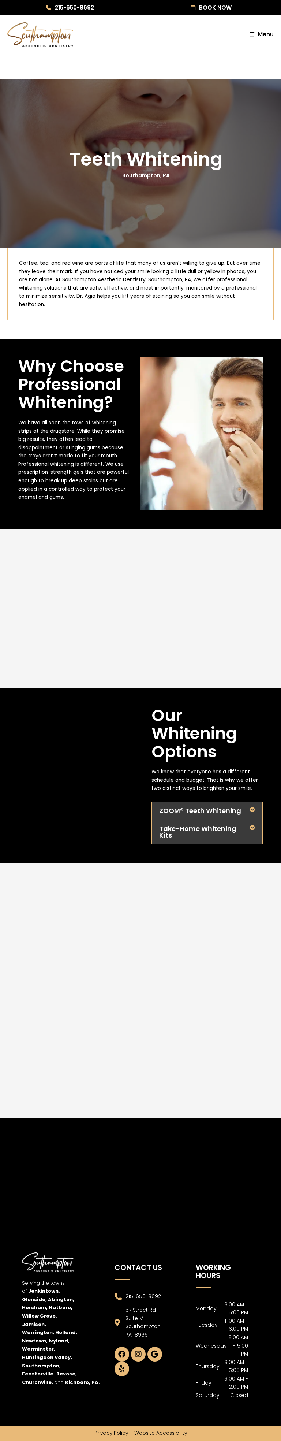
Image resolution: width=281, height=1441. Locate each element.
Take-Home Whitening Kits (197, 832)
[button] (207, 811)
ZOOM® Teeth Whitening (200, 810)
